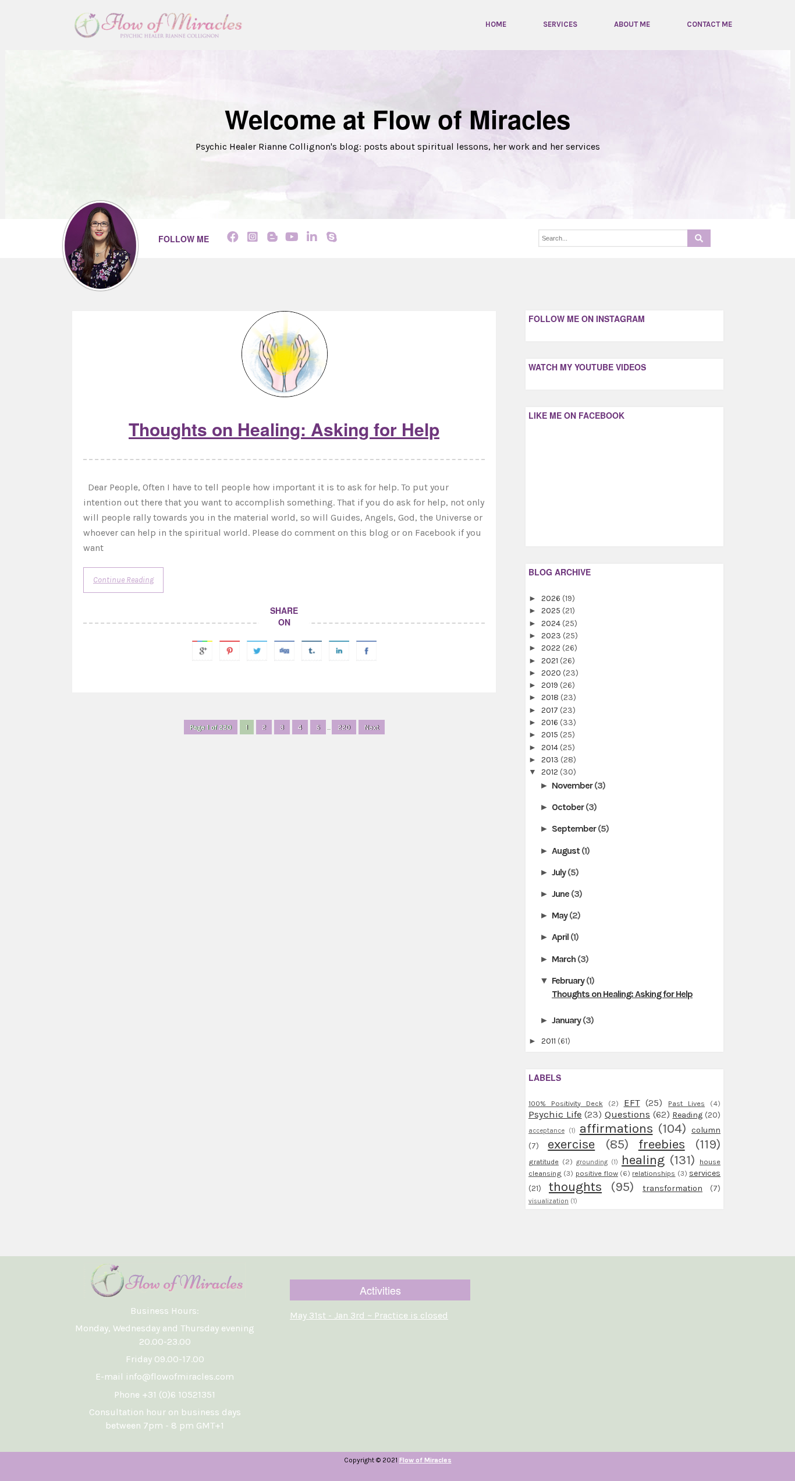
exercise (571, 1144)
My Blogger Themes (449, 1473)
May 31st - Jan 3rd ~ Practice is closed (369, 1315)
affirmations (616, 1128)
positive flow (597, 1173)
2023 (552, 636)
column (706, 1130)
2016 (550, 722)
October (568, 806)
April (561, 936)
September (575, 828)
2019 (550, 685)
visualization (548, 1201)
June (561, 893)
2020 (552, 673)
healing (643, 1160)
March (564, 958)
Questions (627, 1114)
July (559, 872)
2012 (550, 772)
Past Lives (686, 1103)
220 (344, 727)
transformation (672, 1188)
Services (560, 24)
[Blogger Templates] (494, 738)
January (567, 1020)
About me (632, 24)
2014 (550, 747)
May (560, 915)
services (705, 1173)
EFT (632, 1102)
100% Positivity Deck (565, 1103)
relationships (653, 1173)
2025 (551, 611)
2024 (551, 623)
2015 (550, 735)
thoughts (575, 1186)
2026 (551, 598)
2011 (549, 1041)
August (566, 850)
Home (495, 24)
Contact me (709, 24)
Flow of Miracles (425, 1460)
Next (371, 727)
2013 (550, 760)
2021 (550, 661)
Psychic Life (555, 1114)
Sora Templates (375, 1473)
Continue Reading (123, 580)
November (573, 785)
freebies (661, 1144)
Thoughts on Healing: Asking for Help (284, 428)
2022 (551, 648)
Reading (687, 1115)
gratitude (543, 1161)
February (569, 980)
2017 (550, 710)
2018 (550, 697)
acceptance (546, 1130)
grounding (592, 1162)
